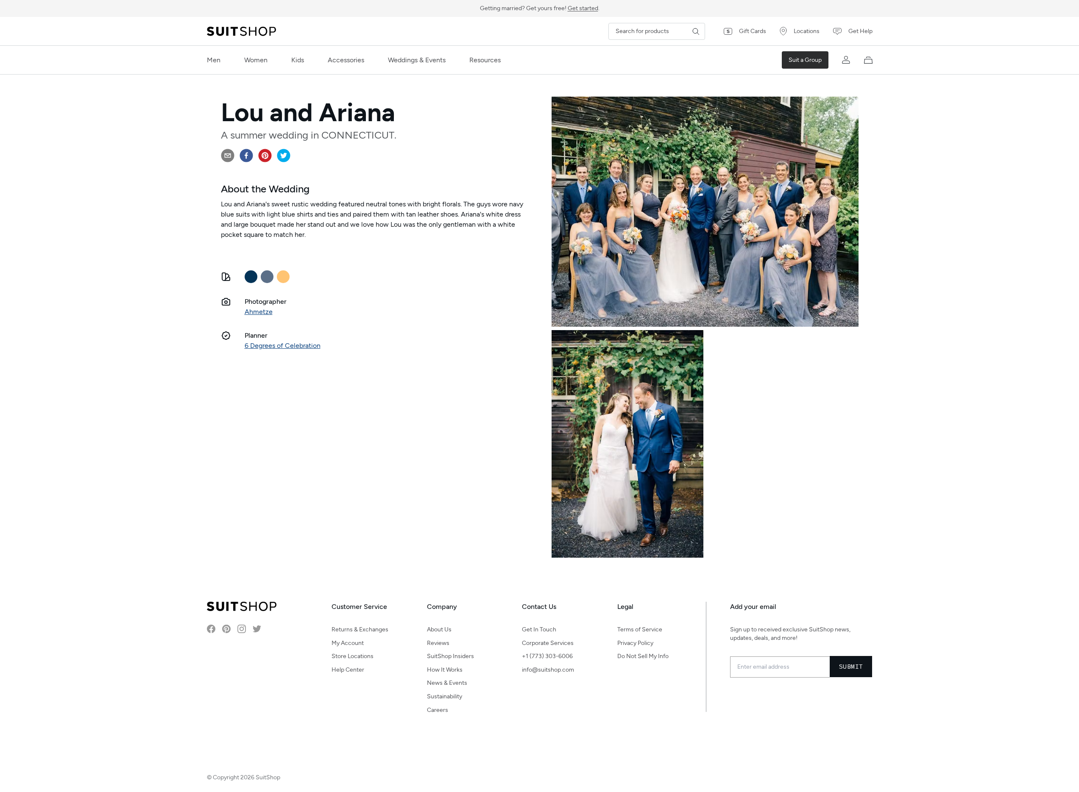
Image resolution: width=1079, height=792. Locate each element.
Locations (807, 31)
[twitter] (283, 155)
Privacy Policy (635, 643)
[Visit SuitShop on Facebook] (211, 629)
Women (256, 60)
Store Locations (353, 656)
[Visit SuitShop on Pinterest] (226, 629)
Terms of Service (639, 629)
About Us (439, 629)
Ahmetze (259, 312)
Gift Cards (752, 31)
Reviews (438, 643)
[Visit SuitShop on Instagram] (241, 629)
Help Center (348, 669)
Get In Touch (539, 629)
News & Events (447, 682)
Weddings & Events (417, 60)
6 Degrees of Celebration (283, 346)
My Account (348, 643)
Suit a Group (805, 60)
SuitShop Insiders (450, 656)
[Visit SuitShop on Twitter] (257, 629)
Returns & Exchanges (360, 629)
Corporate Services (548, 643)
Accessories (346, 60)
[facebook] (246, 155)
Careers (437, 710)
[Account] (846, 60)
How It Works (445, 669)
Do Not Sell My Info (643, 656)
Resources (485, 60)
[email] (227, 155)
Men (213, 60)
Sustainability (444, 696)
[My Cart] (868, 60)
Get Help (860, 31)
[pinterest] (265, 155)
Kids (297, 60)
